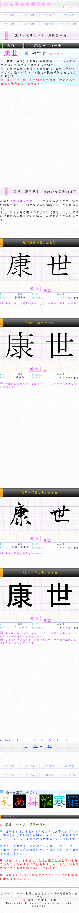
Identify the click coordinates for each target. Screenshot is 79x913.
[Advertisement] (39, 136)
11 (50, 746)
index (5, 740)
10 (35, 746)
